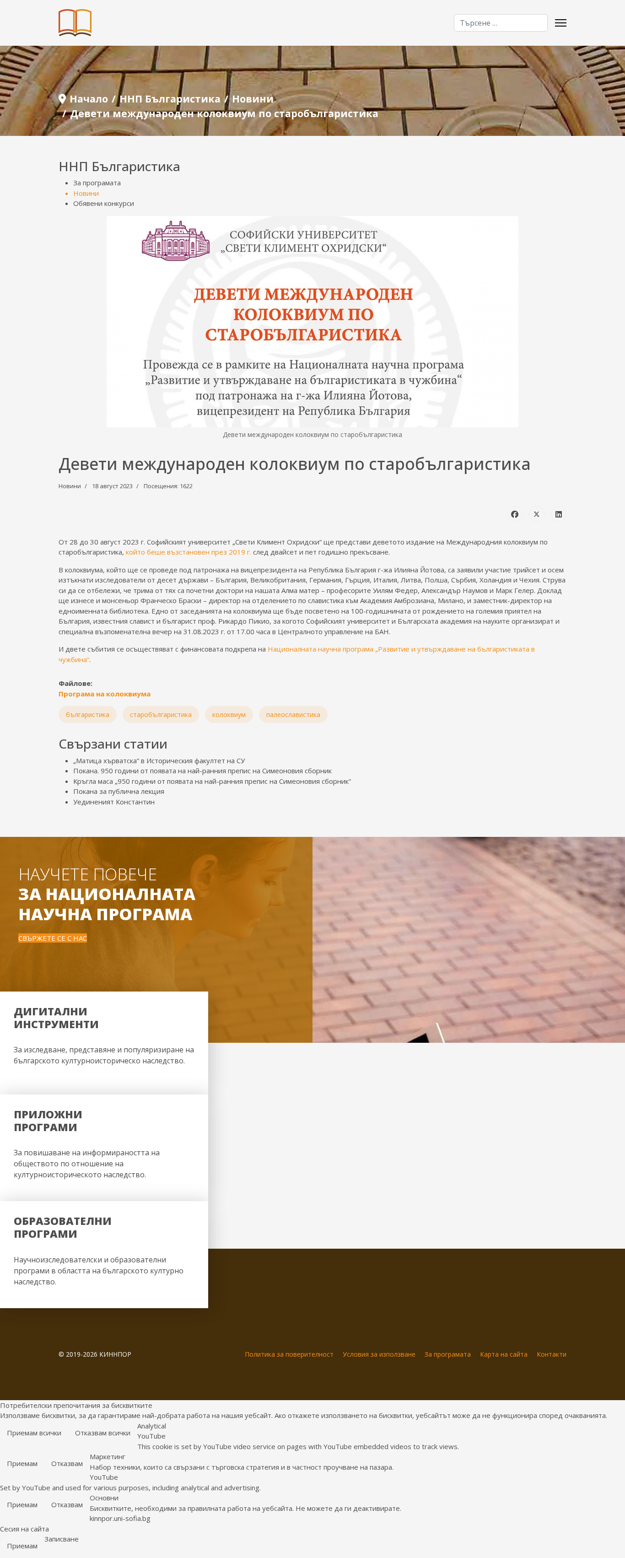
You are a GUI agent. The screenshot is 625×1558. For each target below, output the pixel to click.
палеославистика (293, 714)
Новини (86, 193)
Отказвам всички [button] (102, 1432)
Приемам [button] (22, 1463)
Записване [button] (61, 1538)
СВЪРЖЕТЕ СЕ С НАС (52, 938)
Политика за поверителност (289, 1354)
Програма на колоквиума (105, 693)
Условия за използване (379, 1354)
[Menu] (560, 23)
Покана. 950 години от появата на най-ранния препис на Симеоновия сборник (202, 770)
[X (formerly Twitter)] (536, 514)
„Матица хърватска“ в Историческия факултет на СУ (159, 760)
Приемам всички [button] (34, 1432)
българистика (87, 714)
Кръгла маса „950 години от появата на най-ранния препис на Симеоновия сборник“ (212, 781)
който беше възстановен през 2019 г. (188, 551)
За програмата (97, 182)
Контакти (551, 1354)
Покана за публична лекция (118, 791)
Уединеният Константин (114, 801)
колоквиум (229, 714)
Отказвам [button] (67, 1463)
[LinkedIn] (558, 514)
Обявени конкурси (103, 203)
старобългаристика (161, 714)
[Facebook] (515, 514)
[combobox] (501, 23)
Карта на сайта (504, 1354)
